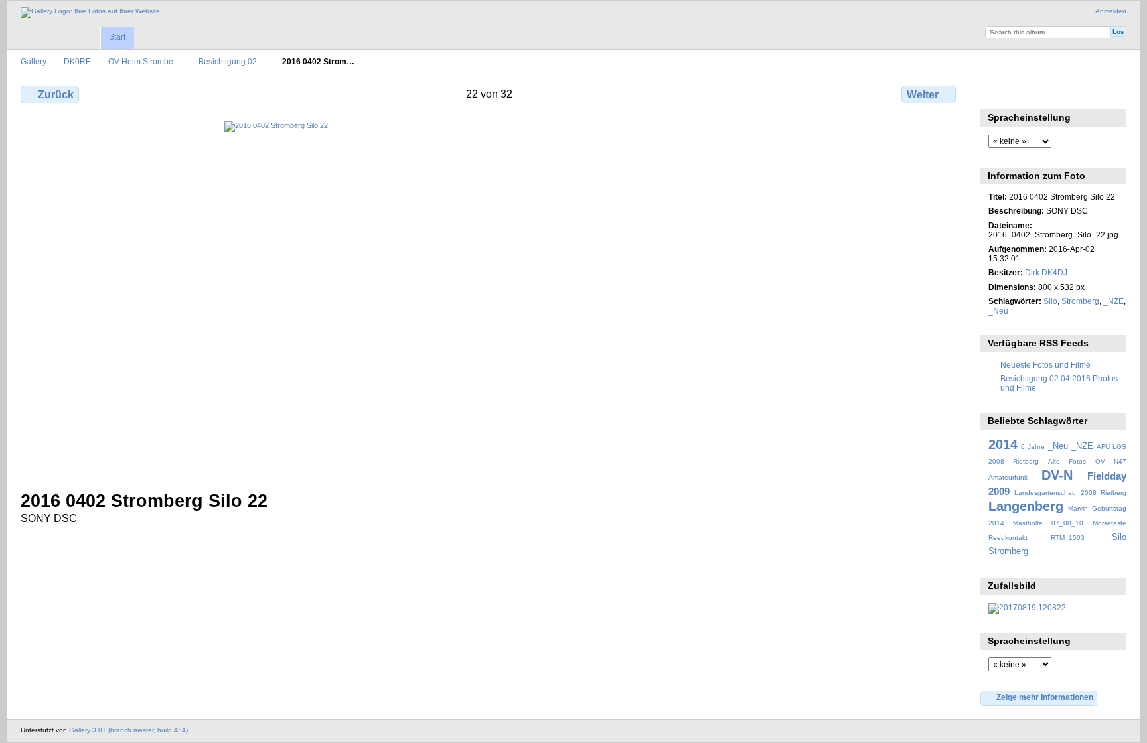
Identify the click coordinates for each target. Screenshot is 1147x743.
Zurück (56, 94)
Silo (1050, 301)
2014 (1003, 444)
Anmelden (1110, 11)
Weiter (923, 94)
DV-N (1057, 475)
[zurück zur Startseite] (90, 12)
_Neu (998, 310)
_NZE (1113, 301)
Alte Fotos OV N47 (1087, 461)
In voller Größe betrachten (995, 93)
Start (117, 37)
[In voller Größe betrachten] (489, 297)
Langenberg (1025, 506)
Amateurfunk (1008, 477)
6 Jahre (1033, 446)
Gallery (33, 61)
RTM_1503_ (1070, 537)
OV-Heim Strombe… (144, 61)
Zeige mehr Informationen (1044, 697)
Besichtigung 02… (231, 61)
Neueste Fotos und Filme (1045, 364)
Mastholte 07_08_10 (1048, 523)
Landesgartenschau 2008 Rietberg (1070, 492)
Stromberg (1080, 301)
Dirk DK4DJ (1046, 272)
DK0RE (77, 61)
